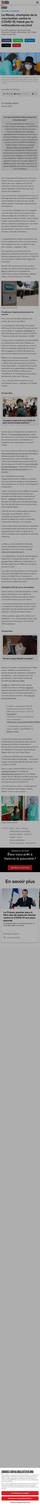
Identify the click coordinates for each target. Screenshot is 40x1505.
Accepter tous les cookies (20, 1493)
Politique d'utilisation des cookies (20, 1502)
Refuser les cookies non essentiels (20, 1498)
